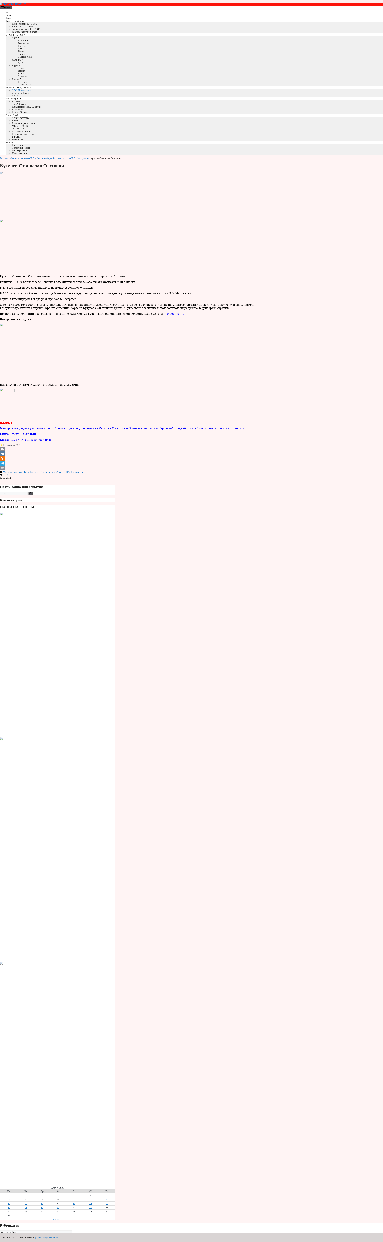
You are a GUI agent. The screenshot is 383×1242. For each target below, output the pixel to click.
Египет (21, 73)
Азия (14, 38)
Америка (16, 59)
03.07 (5, 475)
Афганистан (24, 40)
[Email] (134, 449)
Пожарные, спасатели (23, 134)
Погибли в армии (21, 131)
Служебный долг (14, 115)
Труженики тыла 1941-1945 (26, 29)
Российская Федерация (17, 87)
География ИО (19, 150)
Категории (17, 145)
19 (42, 1207)
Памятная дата (19, 153)
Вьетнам (22, 46)
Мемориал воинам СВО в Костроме (28, 158)
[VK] (134, 453)
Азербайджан (19, 104)
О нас (9, 15)
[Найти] (30, 493)
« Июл (56, 1219)
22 (90, 1207)
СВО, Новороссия (21, 90)
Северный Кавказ (21, 93)
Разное (9, 142)
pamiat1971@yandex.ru (46, 1237)
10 (9, 1203)
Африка (16, 65)
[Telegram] (134, 463)
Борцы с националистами (25, 32)
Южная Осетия (19, 112)
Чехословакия (25, 84)
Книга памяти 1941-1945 (24, 23)
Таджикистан (25, 56)
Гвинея (21, 71)
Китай (21, 48)
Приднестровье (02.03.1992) (26, 106)
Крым (15, 95)
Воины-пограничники (23, 123)
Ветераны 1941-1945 (22, 26)
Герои (9, 18)
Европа (15, 79)
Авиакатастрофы (20, 118)
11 (26, 1203)
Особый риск (19, 128)
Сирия (21, 54)
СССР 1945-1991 (14, 35)
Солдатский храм (21, 148)
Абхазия (16, 101)
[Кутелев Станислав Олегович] (22, 216)
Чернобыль (17, 139)
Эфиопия (22, 76)
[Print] (134, 468)
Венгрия (22, 82)
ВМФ (15, 120)
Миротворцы (12, 98)
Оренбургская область (58, 158)
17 (9, 1207)
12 (42, 1203)
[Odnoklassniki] (134, 458)
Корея (21, 51)
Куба (20, 62)
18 (26, 1207)
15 (90, 1203)
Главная (10, 12)
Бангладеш (23, 43)
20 (58, 1207)
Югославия (17, 109)
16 (107, 1203)
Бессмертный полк (15, 21)
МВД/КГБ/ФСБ (20, 126)
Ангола (22, 68)
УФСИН (16, 136)
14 (74, 1203)
